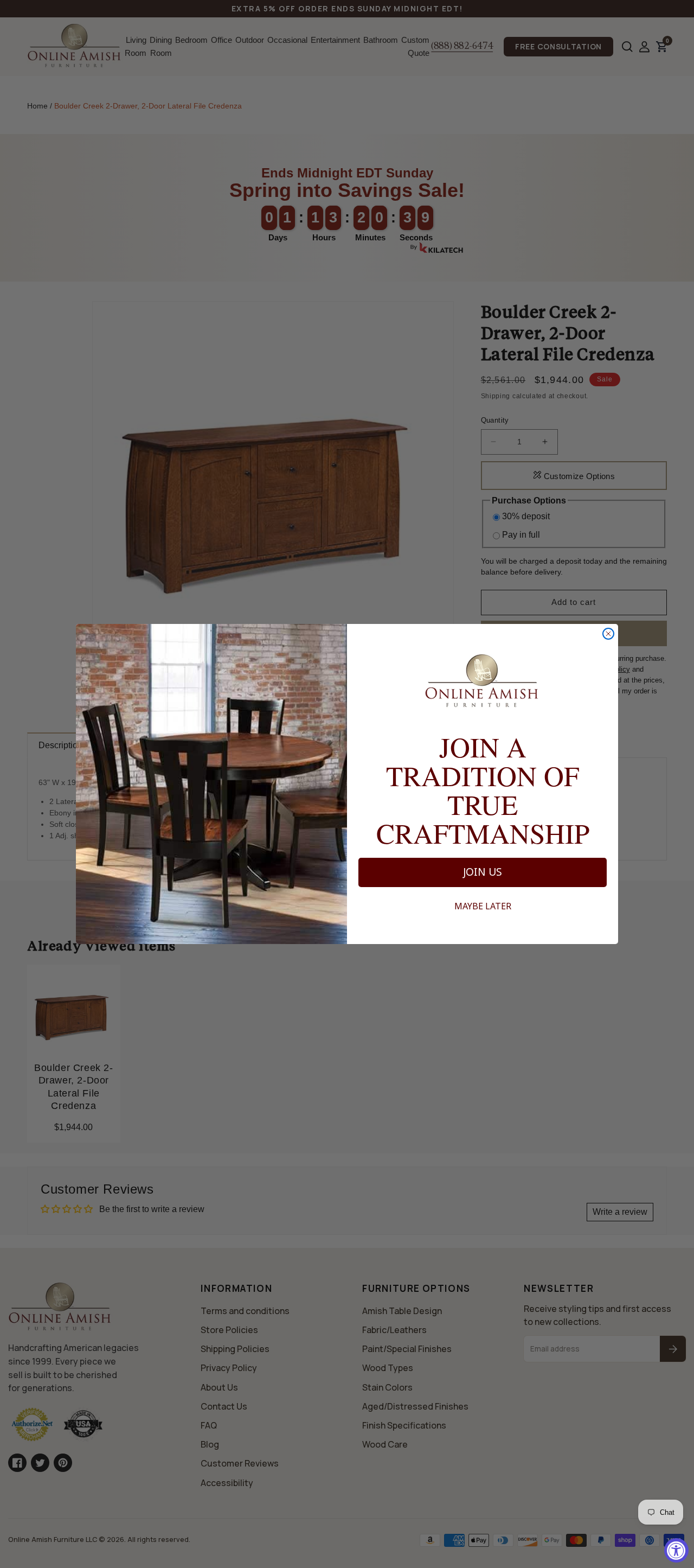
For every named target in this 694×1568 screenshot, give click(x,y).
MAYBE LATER (482, 906)
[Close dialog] (608, 633)
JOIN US (482, 872)
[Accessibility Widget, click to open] (676, 1550)
